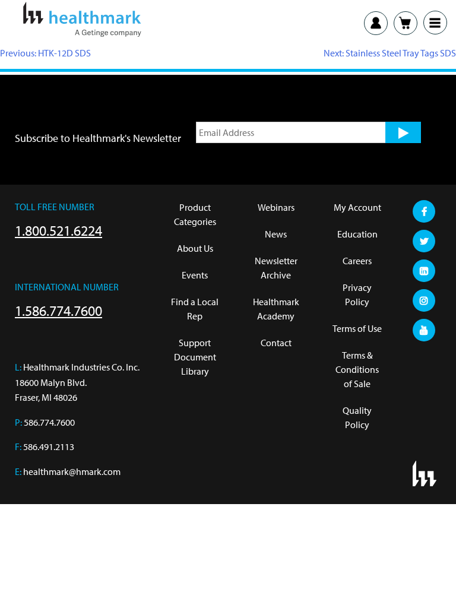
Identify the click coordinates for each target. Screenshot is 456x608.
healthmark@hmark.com (72, 471)
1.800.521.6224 (58, 230)
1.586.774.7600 (58, 310)
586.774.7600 (49, 422)
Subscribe (403, 132)
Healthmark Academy (276, 309)
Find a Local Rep (194, 309)
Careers (357, 261)
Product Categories (195, 214)
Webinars (276, 207)
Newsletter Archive (276, 268)
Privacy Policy (357, 294)
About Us (195, 248)
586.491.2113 (48, 446)
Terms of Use (357, 328)
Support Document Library (195, 357)
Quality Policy (357, 417)
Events (195, 275)
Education (357, 234)
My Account (357, 207)
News (276, 234)
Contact (276, 343)
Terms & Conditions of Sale (357, 369)
